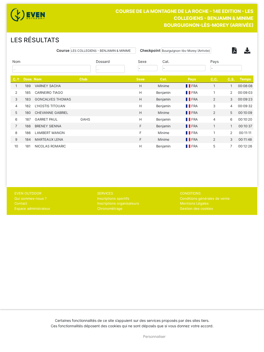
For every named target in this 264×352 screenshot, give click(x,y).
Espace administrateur (32, 208)
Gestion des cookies (196, 208)
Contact (20, 203)
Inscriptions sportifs (113, 198)
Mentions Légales (194, 203)
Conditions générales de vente (205, 198)
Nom (38, 79)
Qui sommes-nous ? (30, 198)
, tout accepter (117, 336)
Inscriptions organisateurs (118, 203)
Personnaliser (154, 336)
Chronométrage (109, 208)
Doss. (27, 79)
